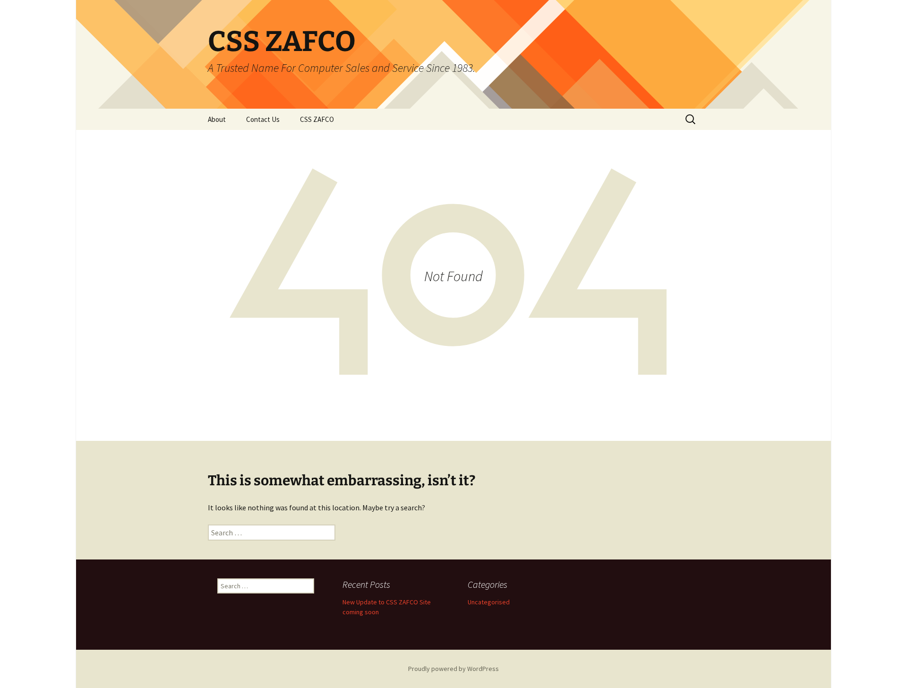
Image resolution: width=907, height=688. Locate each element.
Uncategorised (489, 602)
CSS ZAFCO (317, 119)
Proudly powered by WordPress (453, 668)
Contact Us (263, 119)
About (217, 119)
